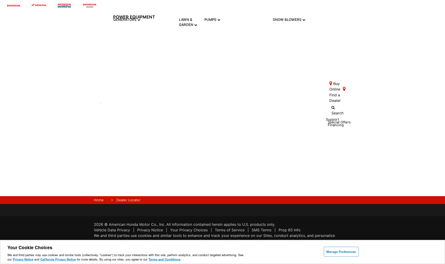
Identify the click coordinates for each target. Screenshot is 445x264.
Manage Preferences (341, 251)
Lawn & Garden (186, 22)
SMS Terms (261, 230)
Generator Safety (157, 123)
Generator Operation (157, 132)
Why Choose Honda (219, 125)
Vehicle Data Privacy (112, 230)
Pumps (210, 20)
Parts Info (169, 123)
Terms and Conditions (164, 259)
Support (171, 161)
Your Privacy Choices (189, 230)
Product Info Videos (139, 108)
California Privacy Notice (58, 259)
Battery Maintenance (159, 150)
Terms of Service (230, 230)
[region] (222, 252)
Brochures (141, 138)
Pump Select (217, 185)
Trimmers (190, 64)
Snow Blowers (287, 20)
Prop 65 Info (290, 230)
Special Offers (139, 145)
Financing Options (141, 154)
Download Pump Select (220, 174)
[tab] (190, 37)
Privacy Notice (150, 230)
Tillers (190, 51)
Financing (172, 175)
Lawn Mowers (190, 35)
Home (99, 200)
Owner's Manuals (156, 114)
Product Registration (174, 114)
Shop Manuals (171, 132)
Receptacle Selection (158, 159)
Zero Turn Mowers (190, 81)
